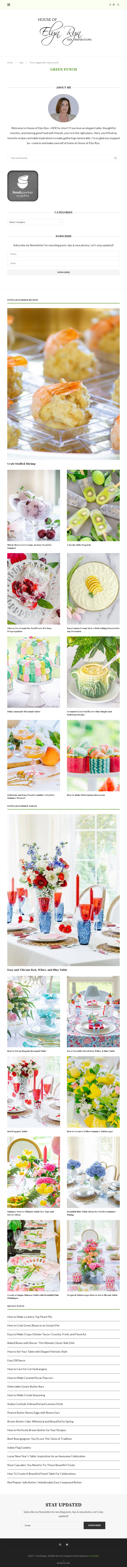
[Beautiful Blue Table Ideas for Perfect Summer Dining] (93, 1172)
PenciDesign (93, 1555)
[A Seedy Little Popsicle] (93, 505)
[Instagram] (110, 4)
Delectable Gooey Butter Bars (25, 1386)
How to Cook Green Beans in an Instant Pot (33, 1325)
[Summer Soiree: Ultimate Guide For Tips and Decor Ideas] (33, 1172)
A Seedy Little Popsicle (79, 545)
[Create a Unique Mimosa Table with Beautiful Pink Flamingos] (33, 1255)
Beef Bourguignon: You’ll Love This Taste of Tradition (39, 1438)
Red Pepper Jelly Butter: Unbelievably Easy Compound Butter (44, 1482)
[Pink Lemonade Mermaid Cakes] (33, 672)
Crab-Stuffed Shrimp (21, 464)
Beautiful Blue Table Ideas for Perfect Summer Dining (91, 1213)
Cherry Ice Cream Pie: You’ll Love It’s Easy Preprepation (29, 630)
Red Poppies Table (17, 1131)
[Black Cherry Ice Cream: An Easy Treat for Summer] (33, 505)
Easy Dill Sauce (16, 1360)
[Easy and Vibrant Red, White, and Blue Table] (63, 890)
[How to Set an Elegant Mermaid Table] (33, 1011)
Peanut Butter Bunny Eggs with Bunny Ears (33, 1412)
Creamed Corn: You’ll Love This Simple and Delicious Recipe (89, 713)
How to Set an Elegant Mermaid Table (26, 1051)
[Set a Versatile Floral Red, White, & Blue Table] (93, 1011)
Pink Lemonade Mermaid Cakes (23, 711)
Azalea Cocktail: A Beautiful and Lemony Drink (35, 1404)
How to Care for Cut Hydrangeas (27, 1369)
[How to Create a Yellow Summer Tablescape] (93, 1092)
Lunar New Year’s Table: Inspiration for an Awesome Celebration (46, 1456)
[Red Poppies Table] (33, 1092)
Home (10, 62)
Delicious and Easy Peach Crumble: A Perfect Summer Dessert (30, 797)
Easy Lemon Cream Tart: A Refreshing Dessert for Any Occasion (93, 630)
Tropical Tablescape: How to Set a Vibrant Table (92, 1295)
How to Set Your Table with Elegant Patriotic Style (37, 1351)
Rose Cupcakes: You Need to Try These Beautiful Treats (41, 1465)
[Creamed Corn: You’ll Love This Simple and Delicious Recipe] (93, 672)
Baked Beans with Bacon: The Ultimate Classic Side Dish (40, 1343)
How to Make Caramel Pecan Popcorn (30, 1377)
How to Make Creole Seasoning (26, 1395)
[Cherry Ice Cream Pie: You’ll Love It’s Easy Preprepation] (33, 589)
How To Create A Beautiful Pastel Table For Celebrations (41, 1473)
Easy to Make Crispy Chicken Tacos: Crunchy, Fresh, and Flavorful (46, 1334)
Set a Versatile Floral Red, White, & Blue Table (91, 1051)
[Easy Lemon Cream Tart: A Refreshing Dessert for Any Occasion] (93, 589)
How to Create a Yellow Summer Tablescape (90, 1131)
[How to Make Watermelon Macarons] (93, 755)
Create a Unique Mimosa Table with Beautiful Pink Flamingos (33, 1297)
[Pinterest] (114, 4)
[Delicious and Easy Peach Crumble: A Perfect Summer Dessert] (33, 755)
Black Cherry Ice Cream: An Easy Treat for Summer (29, 547)
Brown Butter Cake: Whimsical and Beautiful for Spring (40, 1421)
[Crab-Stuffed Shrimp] (63, 384)
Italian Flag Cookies (19, 1447)
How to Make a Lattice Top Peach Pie (29, 1316)
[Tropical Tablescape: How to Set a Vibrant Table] (93, 1255)
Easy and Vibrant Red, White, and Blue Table (37, 970)
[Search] (118, 4)
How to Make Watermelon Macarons (86, 795)
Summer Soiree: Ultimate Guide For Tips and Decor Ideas (30, 1213)
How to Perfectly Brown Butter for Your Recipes (36, 1430)
